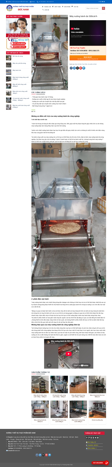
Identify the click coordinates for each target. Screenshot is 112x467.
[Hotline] (106, 462)
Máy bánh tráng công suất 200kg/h (78, 420)
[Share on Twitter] (74, 68)
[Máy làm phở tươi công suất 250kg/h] (59, 409)
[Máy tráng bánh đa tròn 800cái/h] (97, 384)
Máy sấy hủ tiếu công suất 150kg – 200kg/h (40, 395)
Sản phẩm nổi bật (92, 64)
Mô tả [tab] (33, 111)
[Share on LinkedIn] (83, 68)
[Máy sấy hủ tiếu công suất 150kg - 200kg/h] (40, 384)
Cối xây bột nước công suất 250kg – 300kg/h (59, 395)
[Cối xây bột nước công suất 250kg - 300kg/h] (59, 384)
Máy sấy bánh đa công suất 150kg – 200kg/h (78, 395)
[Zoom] (33, 88)
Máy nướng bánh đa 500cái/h (40, 420)
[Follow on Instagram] (100, 1)
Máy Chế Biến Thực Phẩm (81, 64)
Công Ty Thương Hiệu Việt (65, 464)
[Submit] (103, 8)
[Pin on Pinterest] (80, 68)
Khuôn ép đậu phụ (97, 420)
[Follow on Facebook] (99, 1)
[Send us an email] (104, 1)
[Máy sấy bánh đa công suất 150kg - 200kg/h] (78, 384)
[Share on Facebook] (71, 68)
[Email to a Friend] (77, 68)
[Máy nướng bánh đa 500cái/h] (40, 409)
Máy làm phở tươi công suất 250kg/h (59, 420)
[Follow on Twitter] (102, 1)
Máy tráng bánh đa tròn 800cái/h (97, 395)
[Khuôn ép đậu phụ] (97, 409)
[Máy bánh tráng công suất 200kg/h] (78, 409)
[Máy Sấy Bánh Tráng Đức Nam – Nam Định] (22, 8)
